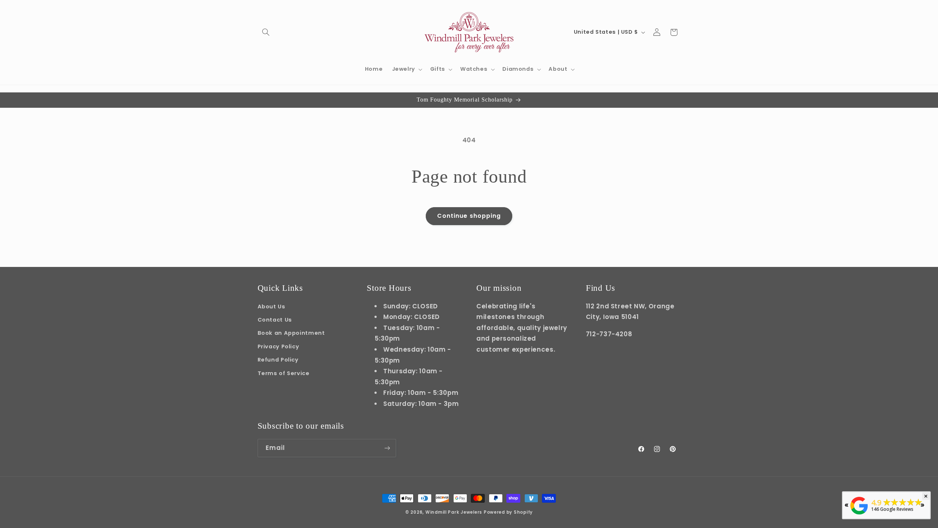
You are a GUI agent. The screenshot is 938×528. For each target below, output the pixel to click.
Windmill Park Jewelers (453, 512)
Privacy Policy (278, 346)
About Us (271, 306)
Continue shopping (469, 216)
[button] (266, 32)
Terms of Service (284, 373)
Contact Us (275, 319)
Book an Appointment (291, 333)
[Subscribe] (386, 448)
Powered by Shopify (508, 512)
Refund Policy (278, 359)
